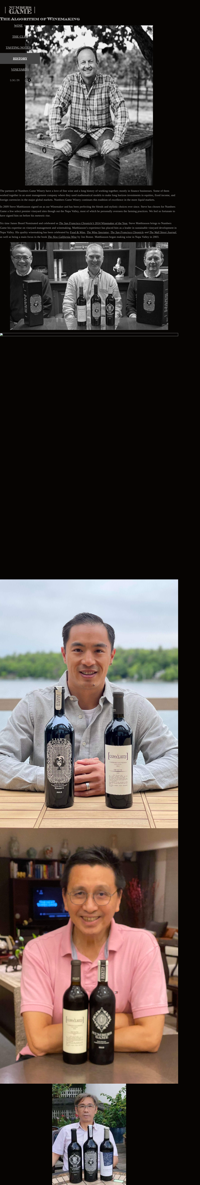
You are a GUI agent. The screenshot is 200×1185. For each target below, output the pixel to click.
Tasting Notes (18, 47)
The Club (20, 36)
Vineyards (20, 69)
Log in (15, 80)
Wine (18, 25)
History (20, 58)
